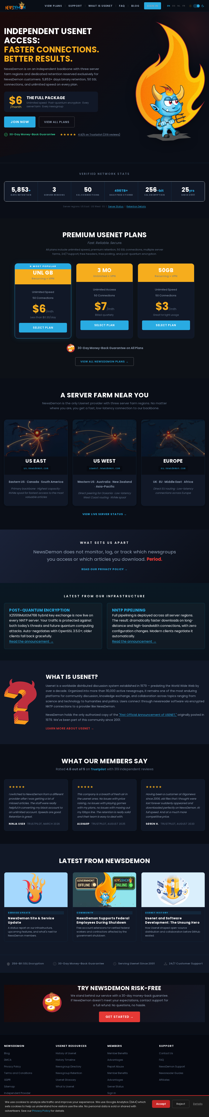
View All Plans (56, 122)
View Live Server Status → (104, 514)
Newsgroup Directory (68, 1066)
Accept (161, 1104)
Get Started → (119, 1017)
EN (168, 5)
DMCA (7, 1060)
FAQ (122, 6)
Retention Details (136, 206)
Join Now (20, 122)
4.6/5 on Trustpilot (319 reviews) (99, 134)
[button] (196, 6)
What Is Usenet (100, 6)
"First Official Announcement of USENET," (148, 715)
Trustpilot (98, 769)
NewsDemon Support (172, 1066)
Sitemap (9, 1086)
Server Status (115, 206)
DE (173, 5)
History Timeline (65, 1060)
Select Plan (43, 328)
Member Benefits (117, 1053)
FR (183, 5)
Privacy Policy (12, 1066)
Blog (135, 6)
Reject (180, 1104)
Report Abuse (115, 1066)
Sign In (152, 6)
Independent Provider (17, 1093)
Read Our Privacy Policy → (104, 569)
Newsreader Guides (171, 1073)
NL (178, 5)
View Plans (53, 6)
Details (197, 1104)
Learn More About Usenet (68, 728)
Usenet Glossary (66, 1080)
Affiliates (164, 1080)
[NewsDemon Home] (15, 6)
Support (75, 6)
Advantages (115, 1060)
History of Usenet (66, 1053)
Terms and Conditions (18, 1073)
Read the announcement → (31, 641)
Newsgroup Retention (69, 1073)
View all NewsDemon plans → (104, 361)
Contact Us (166, 1053)
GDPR (7, 1080)
